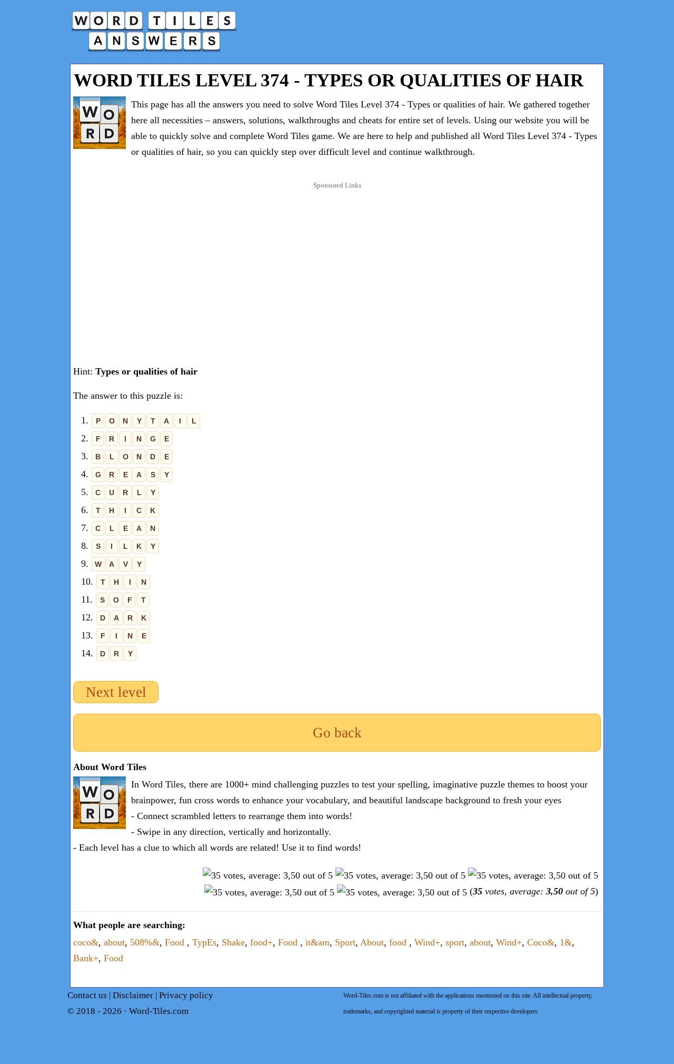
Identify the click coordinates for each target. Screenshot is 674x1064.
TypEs (204, 942)
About (372, 942)
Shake (233, 942)
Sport (345, 942)
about (114, 942)
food (399, 942)
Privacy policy (186, 995)
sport (454, 942)
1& (566, 942)
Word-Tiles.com (159, 1011)
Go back (337, 733)
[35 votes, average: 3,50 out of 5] (268, 875)
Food (176, 942)
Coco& (540, 942)
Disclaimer (133, 995)
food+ (261, 942)
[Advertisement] (337, 263)
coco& (85, 942)
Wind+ (427, 942)
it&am (317, 942)
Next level (116, 692)
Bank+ (85, 958)
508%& (145, 942)
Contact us (87, 995)
